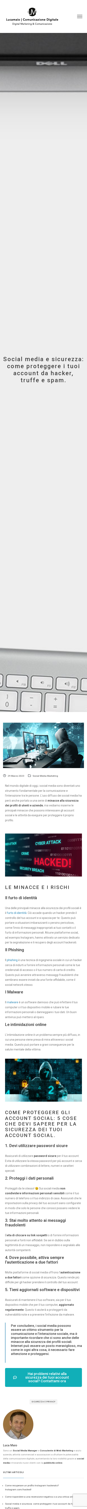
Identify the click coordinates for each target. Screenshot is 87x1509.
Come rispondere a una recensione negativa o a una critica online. (41, 1496)
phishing (12, 960)
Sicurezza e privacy (43, 1402)
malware (12, 1002)
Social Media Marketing (45, 775)
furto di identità (17, 912)
